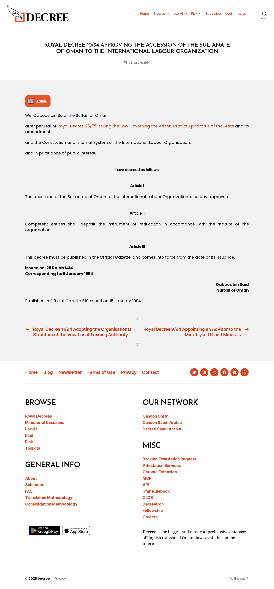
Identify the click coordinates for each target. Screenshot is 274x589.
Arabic (41, 101)
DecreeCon (153, 504)
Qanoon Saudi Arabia (162, 422)
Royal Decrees (38, 416)
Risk (194, 13)
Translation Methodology (48, 497)
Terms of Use (101, 372)
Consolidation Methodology (51, 504)
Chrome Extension (160, 472)
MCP (147, 478)
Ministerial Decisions (44, 422)
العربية (242, 13)
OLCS (148, 497)
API (146, 484)
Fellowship (153, 510)
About (31, 478)
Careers (150, 517)
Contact (150, 372)
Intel (29, 435)
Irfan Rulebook (156, 491)
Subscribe (213, 13)
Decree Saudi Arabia (162, 429)
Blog (48, 372)
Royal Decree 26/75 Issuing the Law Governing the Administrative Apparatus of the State (146, 126)
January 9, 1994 (139, 62)
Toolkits (32, 448)
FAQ (29, 491)
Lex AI (178, 13)
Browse (159, 13)
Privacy (128, 372)
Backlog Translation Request (169, 459)
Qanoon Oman (156, 416)
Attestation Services (162, 465)
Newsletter (70, 372)
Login (229, 13)
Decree (43, 578)
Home (144, 13)
